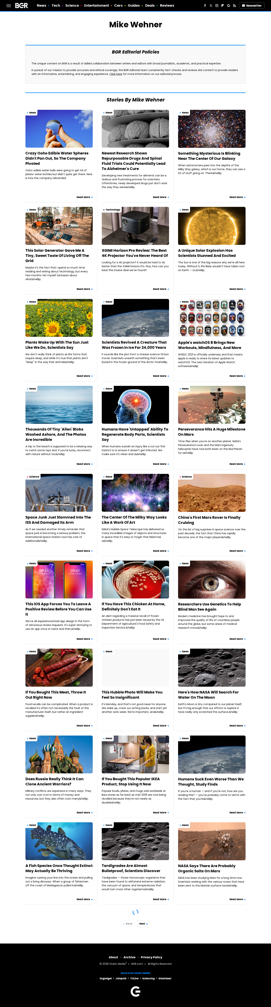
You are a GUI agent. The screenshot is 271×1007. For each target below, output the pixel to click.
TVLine (134, 978)
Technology (113, 209)
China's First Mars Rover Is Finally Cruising (209, 520)
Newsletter (253, 5)
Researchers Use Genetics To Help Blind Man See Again (209, 607)
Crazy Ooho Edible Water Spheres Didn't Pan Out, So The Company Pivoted (56, 158)
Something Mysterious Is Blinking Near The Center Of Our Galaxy (209, 156)
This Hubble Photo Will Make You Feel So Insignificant (132, 695)
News (41, 5)
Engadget (106, 978)
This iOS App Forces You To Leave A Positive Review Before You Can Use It (58, 609)
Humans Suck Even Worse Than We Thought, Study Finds (211, 782)
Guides (134, 5)
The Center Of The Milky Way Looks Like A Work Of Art (134, 520)
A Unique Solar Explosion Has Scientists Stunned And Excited (207, 253)
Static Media (118, 964)
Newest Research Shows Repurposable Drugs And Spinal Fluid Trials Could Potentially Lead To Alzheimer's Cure (134, 161)
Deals (150, 5)
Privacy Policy (151, 957)
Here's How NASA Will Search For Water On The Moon (208, 695)
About (113, 957)
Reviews (167, 5)
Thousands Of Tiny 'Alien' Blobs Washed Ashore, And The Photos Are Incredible (55, 434)
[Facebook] (205, 5)
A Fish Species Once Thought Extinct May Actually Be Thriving (59, 868)
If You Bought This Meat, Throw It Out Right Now (55, 695)
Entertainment (96, 5)
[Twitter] (210, 5)
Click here (116, 74)
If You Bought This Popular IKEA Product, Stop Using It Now (131, 781)
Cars (118, 5)
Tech (56, 5)
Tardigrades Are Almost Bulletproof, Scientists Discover (131, 868)
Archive (130, 957)
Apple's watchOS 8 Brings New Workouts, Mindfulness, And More (209, 345)
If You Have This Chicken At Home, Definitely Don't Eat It (133, 607)
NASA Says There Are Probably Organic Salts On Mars (207, 868)
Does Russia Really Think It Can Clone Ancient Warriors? (54, 781)
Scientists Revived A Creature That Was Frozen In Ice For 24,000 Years (134, 345)
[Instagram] (216, 5)
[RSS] (234, 5)
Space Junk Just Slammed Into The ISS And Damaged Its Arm (58, 520)
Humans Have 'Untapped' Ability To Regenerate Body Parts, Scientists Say (135, 434)
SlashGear (165, 978)
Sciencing (148, 978)
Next (142, 923)
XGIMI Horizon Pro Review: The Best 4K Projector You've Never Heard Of (135, 253)
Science (72, 5)
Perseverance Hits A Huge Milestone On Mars (211, 432)
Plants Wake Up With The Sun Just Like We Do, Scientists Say (56, 345)
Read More (83, 197)
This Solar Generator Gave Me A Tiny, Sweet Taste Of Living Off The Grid (57, 255)
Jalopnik (121, 978)
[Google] (228, 5)
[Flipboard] (222, 5)
